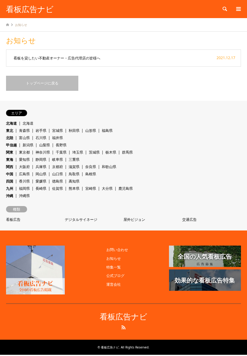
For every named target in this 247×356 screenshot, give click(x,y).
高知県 (74, 181)
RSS (123, 327)
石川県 (41, 137)
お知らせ (113, 258)
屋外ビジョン (134, 219)
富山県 (24, 137)
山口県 (57, 173)
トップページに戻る (42, 83)
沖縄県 (24, 195)
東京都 (24, 152)
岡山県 (41, 173)
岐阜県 (57, 159)
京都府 (57, 166)
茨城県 (94, 152)
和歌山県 (109, 166)
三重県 (74, 159)
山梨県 (44, 145)
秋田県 (74, 130)
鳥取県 (74, 173)
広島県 (24, 173)
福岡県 (24, 188)
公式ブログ (115, 275)
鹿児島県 (125, 188)
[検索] (224, 9)
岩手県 (41, 130)
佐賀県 (57, 188)
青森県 (24, 130)
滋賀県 (74, 166)
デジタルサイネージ (81, 219)
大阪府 (24, 166)
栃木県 (110, 152)
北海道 (11, 123)
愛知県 (24, 159)
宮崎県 (90, 188)
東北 (9, 130)
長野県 (61, 145)
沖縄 (9, 195)
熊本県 (74, 188)
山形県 (90, 130)
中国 (9, 173)
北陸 (9, 137)
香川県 (24, 181)
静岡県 (41, 159)
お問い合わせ (117, 249)
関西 (9, 166)
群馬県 (127, 152)
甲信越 (11, 145)
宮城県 (57, 130)
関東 (9, 152)
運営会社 (113, 284)
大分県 (107, 188)
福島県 (107, 130)
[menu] (238, 9)
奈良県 (90, 166)
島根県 (90, 173)
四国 (9, 181)
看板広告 (13, 219)
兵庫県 (41, 166)
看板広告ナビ (123, 317)
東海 (9, 159)
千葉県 (61, 152)
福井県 (57, 137)
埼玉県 (77, 152)
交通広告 (189, 219)
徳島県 (57, 181)
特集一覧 (113, 267)
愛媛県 (41, 181)
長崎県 (41, 188)
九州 (9, 188)
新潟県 (28, 145)
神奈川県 (43, 152)
